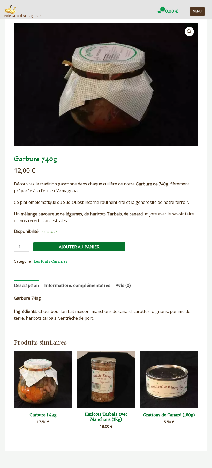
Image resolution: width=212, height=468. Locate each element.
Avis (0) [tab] (123, 285)
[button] (189, 31)
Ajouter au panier (79, 247)
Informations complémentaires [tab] (77, 285)
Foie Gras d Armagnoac (22, 16)
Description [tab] (26, 285)
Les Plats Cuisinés (50, 261)
